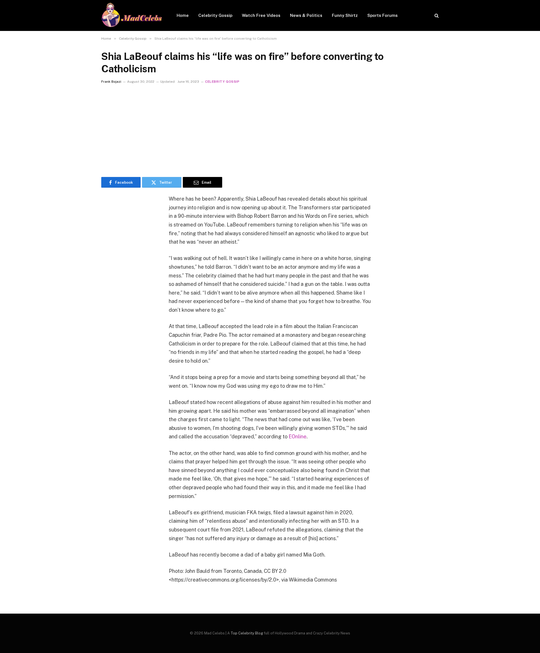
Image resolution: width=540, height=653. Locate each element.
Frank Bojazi (111, 82)
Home (183, 15)
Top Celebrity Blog (247, 633)
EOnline (298, 436)
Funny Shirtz (345, 15)
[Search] (436, 15)
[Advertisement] (270, 129)
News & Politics (306, 15)
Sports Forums (382, 15)
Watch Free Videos (261, 15)
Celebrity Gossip (215, 15)
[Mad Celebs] (131, 15)
